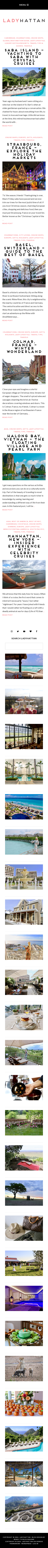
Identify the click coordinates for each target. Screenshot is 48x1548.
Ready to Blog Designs (24, 1539)
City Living (24, 235)
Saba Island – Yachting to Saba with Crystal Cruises (24, 56)
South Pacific (37, 529)
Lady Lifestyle (37, 41)
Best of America (20, 521)
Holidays (37, 137)
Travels (28, 46)
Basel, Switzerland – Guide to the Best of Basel (24, 250)
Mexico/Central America (16, 529)
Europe (22, 137)
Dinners (12, 527)
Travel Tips (19, 140)
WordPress (26, 1543)
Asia (6, 429)
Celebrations (23, 38)
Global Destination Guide (16, 41)
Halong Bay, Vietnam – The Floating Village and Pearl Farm (24, 442)
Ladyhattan (25, 1537)
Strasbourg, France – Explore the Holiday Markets (24, 151)
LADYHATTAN (24, 16)
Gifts (29, 137)
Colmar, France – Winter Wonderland (24, 347)
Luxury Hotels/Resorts (17, 43)
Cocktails (23, 524)
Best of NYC (35, 521)
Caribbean (9, 38)
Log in (35, 1543)
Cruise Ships (37, 38)
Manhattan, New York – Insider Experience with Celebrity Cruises (24, 546)
